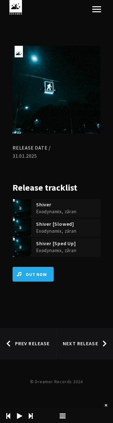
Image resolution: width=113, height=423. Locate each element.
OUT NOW (36, 274)
